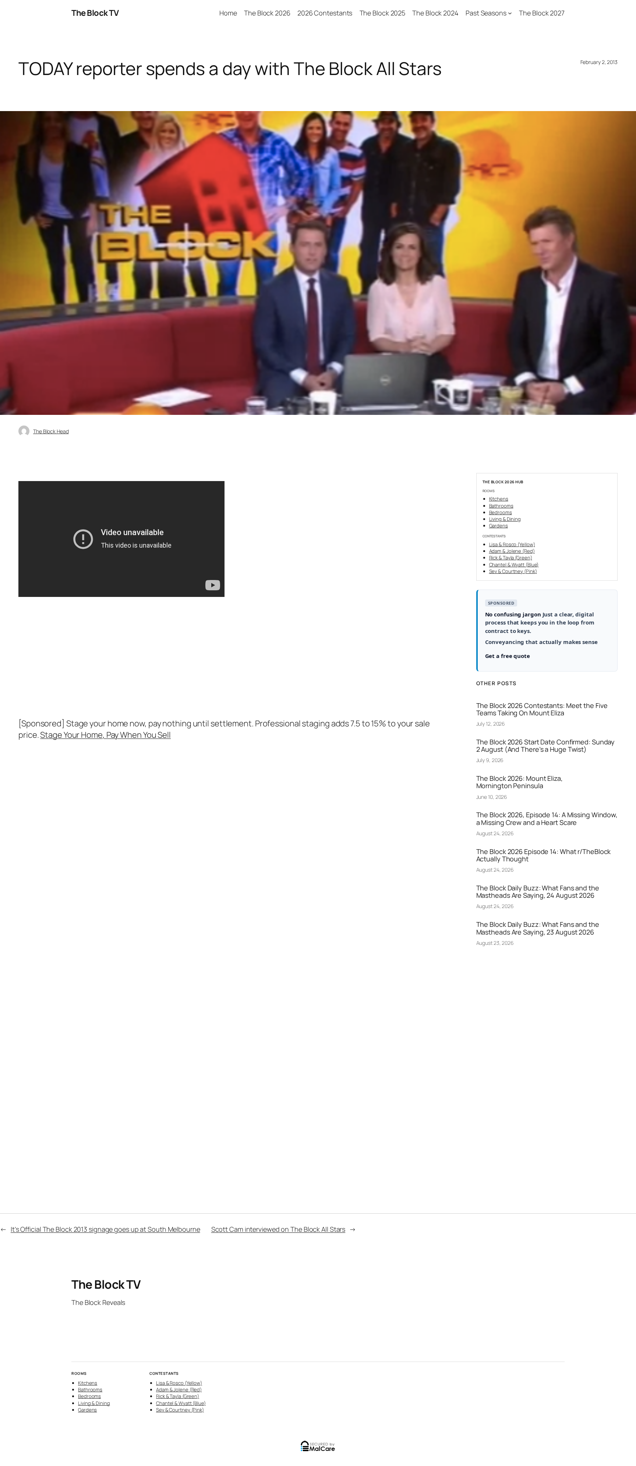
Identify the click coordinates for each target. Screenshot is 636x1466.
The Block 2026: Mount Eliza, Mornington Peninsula (519, 782)
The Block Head (51, 431)
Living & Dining (505, 519)
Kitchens (498, 498)
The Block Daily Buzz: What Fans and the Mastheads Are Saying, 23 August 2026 (537, 928)
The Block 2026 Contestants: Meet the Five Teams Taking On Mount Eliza (542, 709)
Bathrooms (501, 505)
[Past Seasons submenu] (510, 13)
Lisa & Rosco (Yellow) (512, 544)
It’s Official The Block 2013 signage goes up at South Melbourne (105, 1229)
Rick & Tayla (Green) (510, 557)
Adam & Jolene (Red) (512, 551)
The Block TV (95, 12)
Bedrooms (500, 512)
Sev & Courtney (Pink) (513, 571)
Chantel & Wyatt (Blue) (514, 564)
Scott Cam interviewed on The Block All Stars (278, 1229)
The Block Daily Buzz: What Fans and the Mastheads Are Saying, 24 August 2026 (537, 891)
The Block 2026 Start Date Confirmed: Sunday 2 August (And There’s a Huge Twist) (545, 745)
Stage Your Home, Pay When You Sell (105, 734)
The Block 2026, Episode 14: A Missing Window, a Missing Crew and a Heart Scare (547, 818)
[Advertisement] (230, 663)
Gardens (498, 525)
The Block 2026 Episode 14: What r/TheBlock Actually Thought (543, 855)
